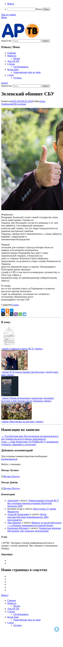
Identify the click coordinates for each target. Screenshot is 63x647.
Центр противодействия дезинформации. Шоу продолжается (28, 517)
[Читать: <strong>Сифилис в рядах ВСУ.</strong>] (8, 346)
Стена (10, 75)
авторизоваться (9, 459)
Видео (16, 58)
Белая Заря (12, 69)
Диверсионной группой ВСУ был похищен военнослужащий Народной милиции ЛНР (33, 503)
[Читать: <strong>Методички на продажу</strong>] (16, 419)
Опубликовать (20, 66)
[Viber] (16, 314)
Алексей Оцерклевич (18, 514)
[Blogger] (7, 314)
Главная (11, 53)
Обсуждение (19, 104)
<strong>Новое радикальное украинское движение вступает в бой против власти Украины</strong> (27, 399)
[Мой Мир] (11, 310)
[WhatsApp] (20, 314)
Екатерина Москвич (17, 528)
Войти (10, 3)
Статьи (11, 64)
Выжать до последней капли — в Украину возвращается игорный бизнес (34, 524)
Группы (17, 77)
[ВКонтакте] (3, 310)
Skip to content (8, 14)
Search (4, 83)
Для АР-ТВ (13, 61)
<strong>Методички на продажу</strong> (22, 421)
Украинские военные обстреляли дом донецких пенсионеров (34, 529)
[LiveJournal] (11, 314)
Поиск (39, 9)
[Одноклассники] (7, 310)
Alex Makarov (14, 522)
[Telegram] (24, 314)
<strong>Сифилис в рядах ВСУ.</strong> (22, 348)
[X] (3, 314)
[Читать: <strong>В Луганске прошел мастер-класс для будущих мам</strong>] (14, 369)
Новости (11, 55)
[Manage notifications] (56, 629)
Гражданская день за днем (27, 72)
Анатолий (12, 500)
